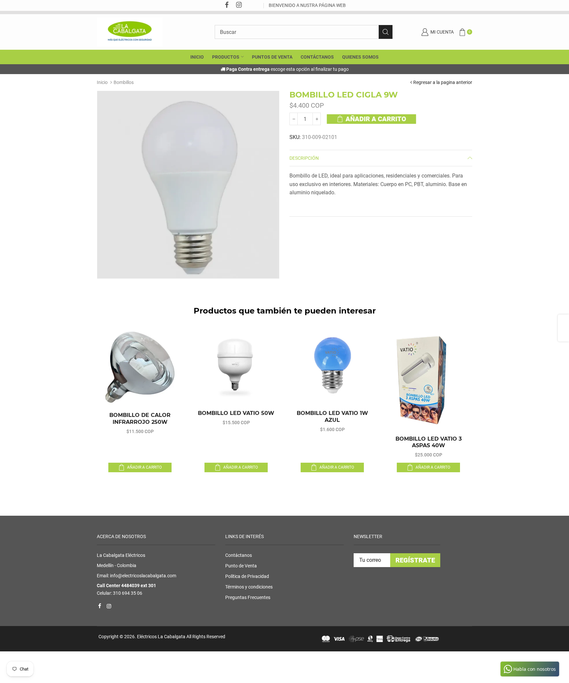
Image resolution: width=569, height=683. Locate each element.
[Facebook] (226, 5)
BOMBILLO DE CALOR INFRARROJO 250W (140, 418)
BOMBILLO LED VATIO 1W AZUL (332, 416)
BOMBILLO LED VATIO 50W (236, 413)
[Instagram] (238, 5)
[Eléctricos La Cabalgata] (130, 31)
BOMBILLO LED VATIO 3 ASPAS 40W (428, 442)
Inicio (102, 82)
